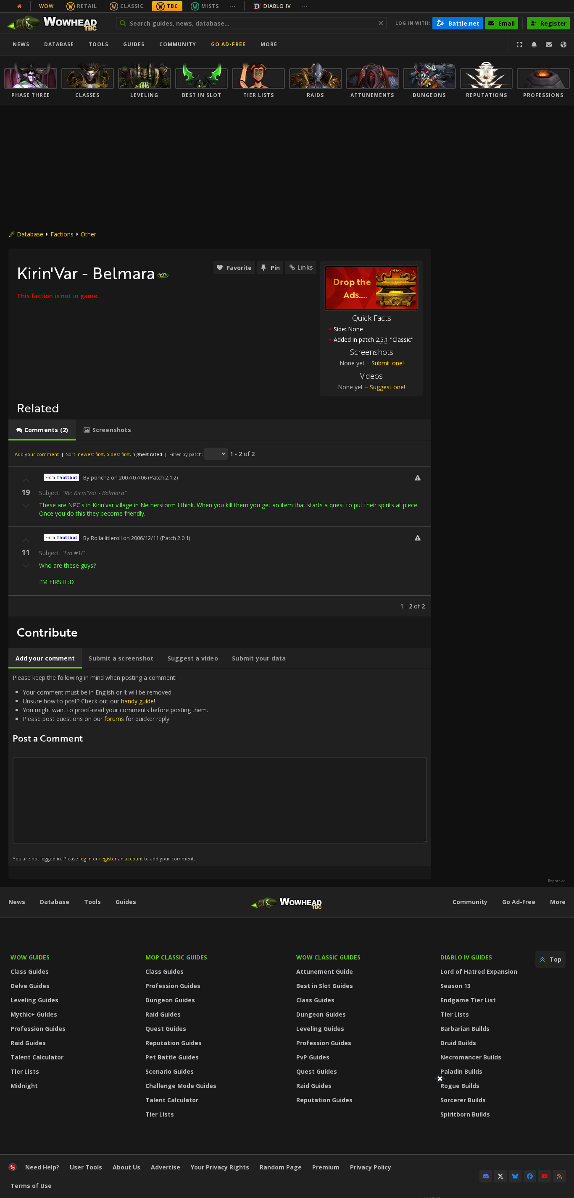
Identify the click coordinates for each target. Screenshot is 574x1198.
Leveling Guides (34, 1000)
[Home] (56, 23)
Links (305, 267)
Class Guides (30, 971)
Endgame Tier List (468, 1000)
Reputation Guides (173, 1043)
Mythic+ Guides (34, 1014)
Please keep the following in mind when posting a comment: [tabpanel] (110, 767)
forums (114, 719)
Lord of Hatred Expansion (478, 971)
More (558, 902)
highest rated (147, 454)
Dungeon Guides (170, 1000)
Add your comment (37, 454)
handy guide (137, 701)
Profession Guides (38, 1029)
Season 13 (455, 986)
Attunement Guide (324, 971)
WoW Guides (30, 957)
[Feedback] (548, 44)
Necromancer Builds (470, 1057)
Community (177, 44)
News (21, 44)
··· (232, 6)
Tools (92, 902)
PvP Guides (312, 1057)
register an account (121, 858)
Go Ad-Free (228, 44)
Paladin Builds (461, 1071)
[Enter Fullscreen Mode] (519, 44)
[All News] (19, 6)
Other (88, 234)
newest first (91, 454)
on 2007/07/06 (129, 477)
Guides (134, 44)
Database (59, 44)
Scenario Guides (169, 1071)
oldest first (118, 454)
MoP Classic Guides (176, 957)
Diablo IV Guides (466, 957)
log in (85, 858)
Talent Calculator (37, 1057)
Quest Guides (165, 1029)
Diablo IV (277, 6)
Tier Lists (25, 1071)
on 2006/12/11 (141, 538)
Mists (210, 6)
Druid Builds (458, 1043)
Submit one (387, 363)
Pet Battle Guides (172, 1057)
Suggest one (387, 387)
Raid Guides (28, 1043)
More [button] (269, 44)
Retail (87, 6)
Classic (132, 6)
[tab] (42, 429)
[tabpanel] (219, 528)
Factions (62, 234)
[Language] (563, 44)
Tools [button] (98, 44)
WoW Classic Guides (328, 957)
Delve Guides (30, 986)
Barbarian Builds (465, 1029)
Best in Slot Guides (324, 986)
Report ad (557, 881)
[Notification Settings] (534, 44)
